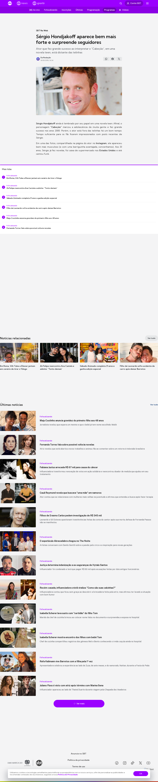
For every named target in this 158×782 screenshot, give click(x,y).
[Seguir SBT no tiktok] (133, 763)
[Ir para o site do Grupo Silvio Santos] (20, 763)
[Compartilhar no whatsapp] (106, 59)
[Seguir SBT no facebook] (117, 763)
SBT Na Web (42, 30)
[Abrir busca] (120, 3)
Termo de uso (78, 766)
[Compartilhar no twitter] (119, 59)
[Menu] (147, 3)
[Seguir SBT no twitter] (140, 763)
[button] (19, 360)
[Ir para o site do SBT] (39, 763)
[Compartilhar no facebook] (113, 59)
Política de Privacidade (68, 774)
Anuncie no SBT (78, 753)
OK (140, 773)
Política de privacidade (78, 760)
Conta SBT (135, 3)
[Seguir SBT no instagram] (125, 763)
